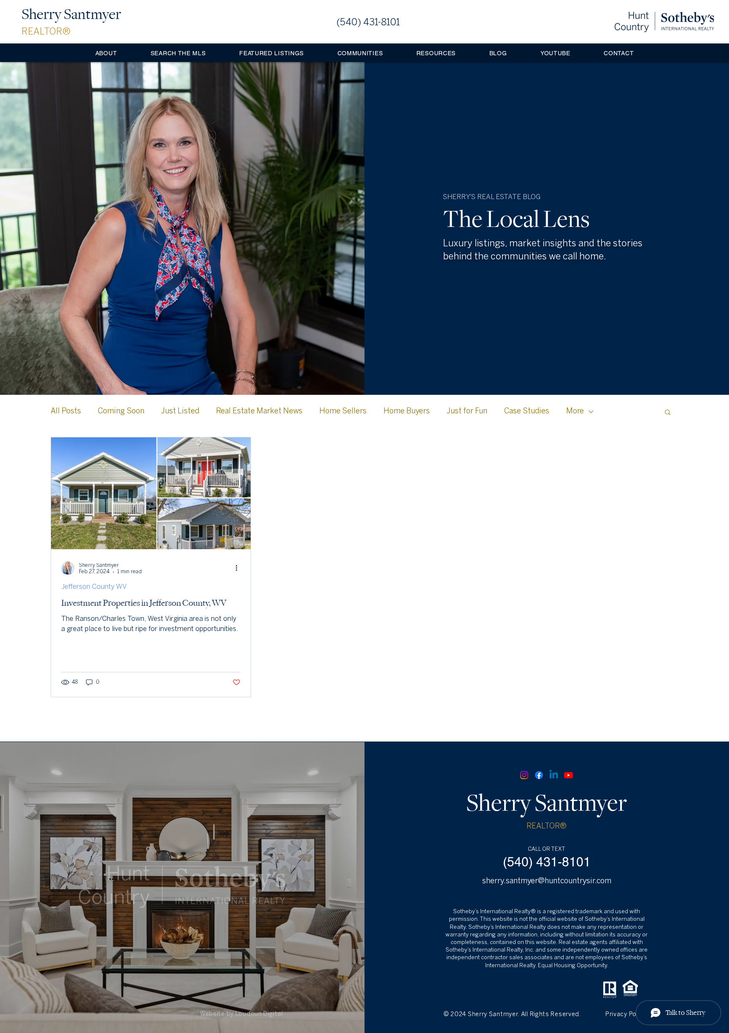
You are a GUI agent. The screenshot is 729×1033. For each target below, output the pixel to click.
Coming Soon (121, 411)
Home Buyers (406, 411)
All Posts (66, 411)
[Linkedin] (553, 775)
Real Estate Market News (259, 411)
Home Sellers (343, 411)
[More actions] (239, 568)
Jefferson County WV (94, 587)
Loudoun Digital (259, 1014)
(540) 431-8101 (368, 23)
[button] (360, 53)
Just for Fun (467, 411)
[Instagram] (524, 775)
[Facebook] (539, 775)
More (575, 411)
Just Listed (180, 411)
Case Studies (526, 411)
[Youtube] (568, 775)
